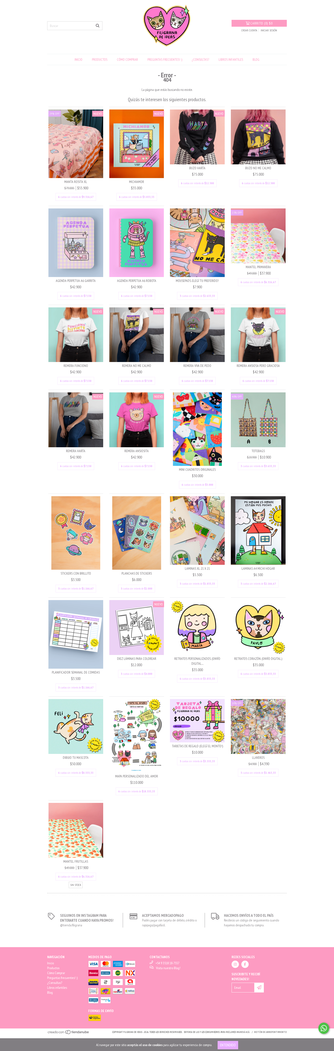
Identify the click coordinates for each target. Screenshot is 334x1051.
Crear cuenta (249, 30)
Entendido (228, 1045)
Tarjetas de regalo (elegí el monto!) (197, 746)
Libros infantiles (231, 59)
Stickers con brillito (76, 573)
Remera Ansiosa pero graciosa (258, 365)
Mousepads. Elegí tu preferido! (197, 280)
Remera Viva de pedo (197, 365)
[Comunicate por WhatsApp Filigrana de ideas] (323, 1028)
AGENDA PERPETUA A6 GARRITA (76, 280)
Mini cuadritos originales (197, 469)
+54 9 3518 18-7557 (167, 963)
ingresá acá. (243, 1032)
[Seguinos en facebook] (245, 964)
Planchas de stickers (137, 573)
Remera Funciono (76, 365)
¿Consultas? (200, 59)
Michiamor (136, 182)
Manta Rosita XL (75, 182)
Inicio (78, 59)
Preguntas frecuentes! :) (164, 59)
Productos (99, 59)
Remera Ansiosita (136, 451)
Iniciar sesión (269, 30)
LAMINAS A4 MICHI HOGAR (258, 568)
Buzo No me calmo (258, 168)
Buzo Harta (197, 168)
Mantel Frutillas (75, 861)
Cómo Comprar (127, 59)
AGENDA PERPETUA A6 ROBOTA (136, 280)
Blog (256, 59)
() (261, 23)
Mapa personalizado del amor (136, 776)
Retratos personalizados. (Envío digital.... (197, 661)
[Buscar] (97, 25)
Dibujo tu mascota (76, 757)
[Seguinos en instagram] (235, 964)
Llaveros (258, 757)
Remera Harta (75, 451)
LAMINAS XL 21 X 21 (197, 568)
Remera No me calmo (136, 365)
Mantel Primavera (258, 267)
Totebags (258, 451)
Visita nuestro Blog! (168, 968)
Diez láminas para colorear (136, 658)
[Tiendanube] (68, 1033)
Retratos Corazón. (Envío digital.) (258, 658)
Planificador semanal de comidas (76, 672)
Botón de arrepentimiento (270, 1032)
